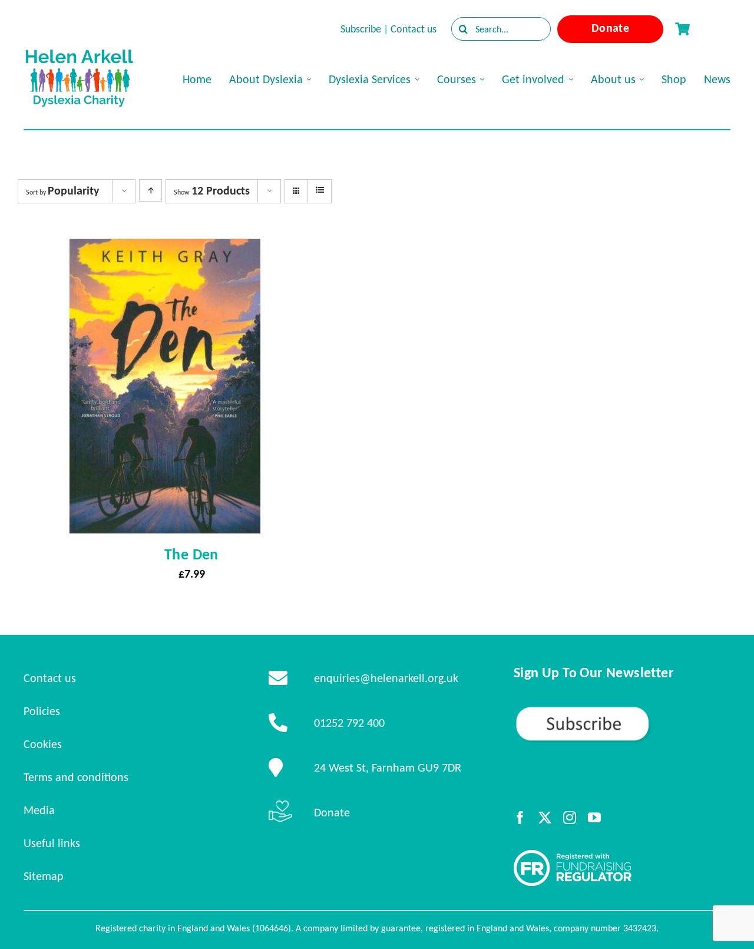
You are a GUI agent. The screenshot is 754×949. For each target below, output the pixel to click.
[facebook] (520, 817)
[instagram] (569, 817)
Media (39, 810)
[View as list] (319, 190)
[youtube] (594, 817)
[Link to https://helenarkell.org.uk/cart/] (682, 29)
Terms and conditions (76, 777)
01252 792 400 (349, 723)
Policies (42, 711)
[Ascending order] (150, 190)
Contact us (413, 28)
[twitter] (544, 817)
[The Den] (165, 249)
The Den (191, 554)
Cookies (43, 744)
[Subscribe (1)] (622, 710)
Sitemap (44, 876)
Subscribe (360, 28)
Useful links (52, 843)
